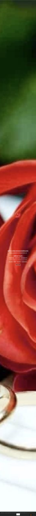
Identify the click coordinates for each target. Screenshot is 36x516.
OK (18, 514)
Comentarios (24, 261)
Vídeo (15, 261)
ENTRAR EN (18, 264)
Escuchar (11, 261)
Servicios (19, 261)
